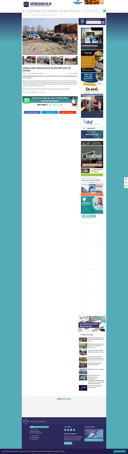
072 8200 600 (35, 435)
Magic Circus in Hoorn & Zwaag (96, 369)
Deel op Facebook (33, 112)
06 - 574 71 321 (56, 105)
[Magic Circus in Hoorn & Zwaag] (83, 371)
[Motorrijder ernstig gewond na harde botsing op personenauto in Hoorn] (83, 340)
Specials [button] (55, 10)
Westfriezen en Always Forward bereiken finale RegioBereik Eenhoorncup (96, 345)
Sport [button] (60, 10)
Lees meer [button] (61, 451)
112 (26, 10)
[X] (68, 430)
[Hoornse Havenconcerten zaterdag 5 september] (83, 365)
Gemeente (44, 10)
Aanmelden (68, 443)
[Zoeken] (104, 11)
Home (25, 15)
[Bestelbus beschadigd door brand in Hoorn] (83, 388)
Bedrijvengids (37, 10)
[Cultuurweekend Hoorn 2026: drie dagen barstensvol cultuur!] (83, 352)
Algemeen (30, 10)
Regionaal (50, 10)
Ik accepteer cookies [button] (119, 451)
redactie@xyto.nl (36, 437)
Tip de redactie (69, 112)
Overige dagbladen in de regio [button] (92, 440)
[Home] (23, 11)
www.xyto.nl (35, 439)
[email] (126, 186)
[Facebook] (65, 430)
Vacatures (71, 10)
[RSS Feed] (74, 430)
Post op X (50, 112)
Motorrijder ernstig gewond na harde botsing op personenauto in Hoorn (96, 339)
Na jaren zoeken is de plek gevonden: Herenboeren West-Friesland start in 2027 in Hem (96, 358)
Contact (77, 10)
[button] (23, 60)
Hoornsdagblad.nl (41, 3)
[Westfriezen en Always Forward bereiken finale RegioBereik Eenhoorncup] (83, 346)
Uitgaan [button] (65, 10)
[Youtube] (71, 430)
